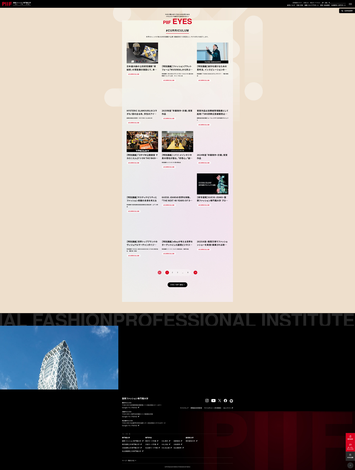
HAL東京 (165, 441)
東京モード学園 (150, 441)
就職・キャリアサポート (312, 5)
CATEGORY (348, 11)
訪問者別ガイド (297, 3)
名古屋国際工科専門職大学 (131, 451)
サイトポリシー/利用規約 (212, 408)
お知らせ (306, 3)
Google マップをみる (129, 407)
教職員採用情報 (196, 408)
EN (326, 3)
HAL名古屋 (166, 448)
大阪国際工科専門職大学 (131, 448)
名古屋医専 (178, 448)
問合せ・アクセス (315, 3)
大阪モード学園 (150, 444)
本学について (291, 5)
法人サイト (227, 408)
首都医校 (177, 441)
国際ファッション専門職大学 (131, 441)
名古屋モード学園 (151, 448)
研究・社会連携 (325, 5)
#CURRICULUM (133, 74)
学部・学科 (300, 5)
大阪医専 (177, 444)
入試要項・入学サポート (338, 5)
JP (323, 3)
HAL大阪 (165, 444)
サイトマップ (184, 408)
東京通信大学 (190, 441)
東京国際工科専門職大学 (131, 444)
